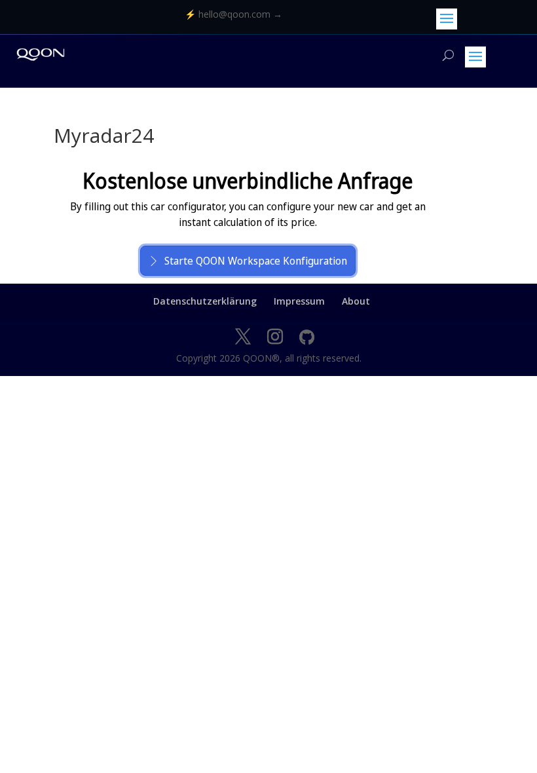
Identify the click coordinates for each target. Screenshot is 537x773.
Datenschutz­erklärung (205, 301)
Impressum (299, 301)
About (356, 301)
